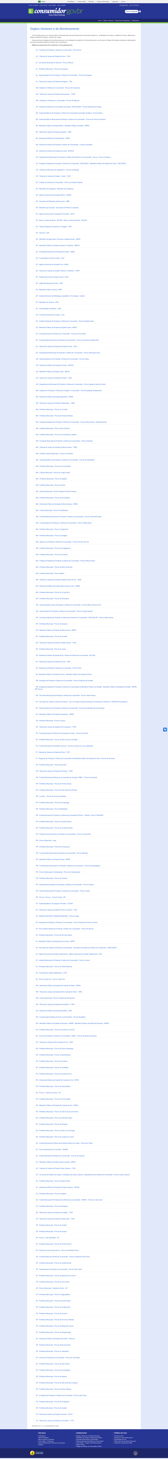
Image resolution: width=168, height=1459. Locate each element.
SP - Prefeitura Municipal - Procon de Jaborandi (52, 1351)
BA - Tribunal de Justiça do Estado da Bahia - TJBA (53, 132)
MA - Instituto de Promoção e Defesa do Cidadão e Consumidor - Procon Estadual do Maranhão (69, 390)
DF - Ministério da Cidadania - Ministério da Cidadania (54, 189)
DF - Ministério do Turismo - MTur (47, 302)
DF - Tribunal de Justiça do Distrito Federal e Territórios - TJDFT (58, 271)
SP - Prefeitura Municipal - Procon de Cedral (51, 1225)
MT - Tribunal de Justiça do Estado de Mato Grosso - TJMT (56, 643)
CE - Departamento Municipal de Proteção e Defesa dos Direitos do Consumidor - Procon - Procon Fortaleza (73, 157)
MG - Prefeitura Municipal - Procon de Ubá (50, 485)
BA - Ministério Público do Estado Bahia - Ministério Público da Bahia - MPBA (62, 126)
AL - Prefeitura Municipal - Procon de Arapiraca (52, 69)
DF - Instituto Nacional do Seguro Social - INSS (52, 277)
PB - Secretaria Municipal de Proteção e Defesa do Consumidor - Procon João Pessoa (65, 695)
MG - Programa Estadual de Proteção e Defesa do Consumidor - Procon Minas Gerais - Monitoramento (71, 422)
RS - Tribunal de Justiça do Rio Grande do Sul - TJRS (54, 1042)
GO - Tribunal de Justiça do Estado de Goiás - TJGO (54, 378)
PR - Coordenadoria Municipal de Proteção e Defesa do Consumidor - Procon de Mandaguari (68, 866)
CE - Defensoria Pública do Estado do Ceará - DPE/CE (55, 151)
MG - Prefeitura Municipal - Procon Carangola (51, 535)
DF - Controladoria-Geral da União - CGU (50, 258)
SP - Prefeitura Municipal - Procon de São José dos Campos (56, 1383)
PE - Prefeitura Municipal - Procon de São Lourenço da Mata (56, 739)
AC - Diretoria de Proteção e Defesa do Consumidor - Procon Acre (58, 50)
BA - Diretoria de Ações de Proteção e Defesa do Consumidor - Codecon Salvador (64, 144)
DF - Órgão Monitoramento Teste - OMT (49, 283)
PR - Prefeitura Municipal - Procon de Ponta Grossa (53, 784)
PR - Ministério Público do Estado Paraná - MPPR (53, 859)
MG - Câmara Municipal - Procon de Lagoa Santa (53, 472)
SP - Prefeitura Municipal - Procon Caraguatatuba (53, 1294)
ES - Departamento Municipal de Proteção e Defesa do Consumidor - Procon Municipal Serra (68, 353)
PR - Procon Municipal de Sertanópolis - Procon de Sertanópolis (58, 872)
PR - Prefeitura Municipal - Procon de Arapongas (52, 802)
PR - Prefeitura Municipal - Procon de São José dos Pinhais (56, 790)
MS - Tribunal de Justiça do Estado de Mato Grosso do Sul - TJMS (58, 580)
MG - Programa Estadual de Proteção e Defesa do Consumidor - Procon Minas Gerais (65, 561)
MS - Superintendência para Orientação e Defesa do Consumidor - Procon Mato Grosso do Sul (68, 605)
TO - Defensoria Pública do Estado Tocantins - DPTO (54, 1414)
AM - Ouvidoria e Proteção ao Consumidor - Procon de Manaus (57, 100)
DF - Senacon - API (42, 233)
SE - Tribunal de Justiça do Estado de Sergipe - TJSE (54, 1212)
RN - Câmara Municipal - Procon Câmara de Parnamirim (55, 998)
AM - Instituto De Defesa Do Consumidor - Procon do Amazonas (58, 88)
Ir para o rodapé (61, 5)
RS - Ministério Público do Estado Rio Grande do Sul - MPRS (57, 1105)
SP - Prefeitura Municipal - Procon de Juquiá (51, 1231)
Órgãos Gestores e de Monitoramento (88, 1436)
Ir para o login (52, 5)
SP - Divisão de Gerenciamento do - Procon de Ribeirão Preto (57, 1250)
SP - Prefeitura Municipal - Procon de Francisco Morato (55, 1320)
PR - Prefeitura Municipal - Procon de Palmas (51, 878)
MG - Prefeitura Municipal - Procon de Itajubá (51, 479)
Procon (42, 1426)
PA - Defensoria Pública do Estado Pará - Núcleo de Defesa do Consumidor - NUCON (65, 655)
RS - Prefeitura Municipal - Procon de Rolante (51, 1124)
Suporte (40, 1444)
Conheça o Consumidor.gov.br (123, 1437)
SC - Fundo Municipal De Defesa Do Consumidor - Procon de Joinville (60, 1156)
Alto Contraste (134, 5)
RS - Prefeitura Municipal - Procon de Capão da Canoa (55, 1137)
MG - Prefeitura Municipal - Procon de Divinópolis (53, 498)
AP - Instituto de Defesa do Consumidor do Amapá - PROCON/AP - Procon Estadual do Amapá (68, 107)
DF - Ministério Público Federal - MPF (49, 289)
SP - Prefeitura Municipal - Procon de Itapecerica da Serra (56, 1275)
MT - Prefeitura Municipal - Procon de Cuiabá (51, 636)
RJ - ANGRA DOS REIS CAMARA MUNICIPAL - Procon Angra (57, 916)
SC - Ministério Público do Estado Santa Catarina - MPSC (56, 1162)
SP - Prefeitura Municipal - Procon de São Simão (53, 1364)
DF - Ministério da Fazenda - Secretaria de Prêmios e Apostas (57, 207)
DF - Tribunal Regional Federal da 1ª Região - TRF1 (54, 226)
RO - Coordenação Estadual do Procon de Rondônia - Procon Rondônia (61, 1017)
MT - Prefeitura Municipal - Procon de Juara (51, 649)
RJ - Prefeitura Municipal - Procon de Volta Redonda (54, 966)
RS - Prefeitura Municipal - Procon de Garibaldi (52, 1067)
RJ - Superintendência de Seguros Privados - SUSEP (54, 903)
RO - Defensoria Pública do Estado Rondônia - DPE (54, 1011)
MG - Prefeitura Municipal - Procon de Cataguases (53, 548)
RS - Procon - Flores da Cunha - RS (48, 1093)
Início (99, 20)
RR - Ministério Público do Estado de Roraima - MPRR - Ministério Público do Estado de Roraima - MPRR (72, 1023)
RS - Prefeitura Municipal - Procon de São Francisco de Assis (57, 1112)
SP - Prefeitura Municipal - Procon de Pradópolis (52, 1401)
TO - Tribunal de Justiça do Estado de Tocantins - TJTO (55, 1420)
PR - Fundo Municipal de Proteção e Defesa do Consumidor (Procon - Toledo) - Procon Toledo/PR (69, 815)
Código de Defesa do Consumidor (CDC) (89, 1446)
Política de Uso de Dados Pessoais (125, 1441)
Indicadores (135, 20)
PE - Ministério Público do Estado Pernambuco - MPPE (55, 714)
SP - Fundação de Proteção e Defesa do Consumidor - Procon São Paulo (61, 1395)
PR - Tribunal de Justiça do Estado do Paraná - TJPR (54, 771)
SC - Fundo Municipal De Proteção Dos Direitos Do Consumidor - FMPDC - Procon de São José (69, 1200)
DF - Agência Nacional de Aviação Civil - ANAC (52, 264)
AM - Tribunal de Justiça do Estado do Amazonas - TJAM (55, 94)
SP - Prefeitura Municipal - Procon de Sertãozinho (53, 1307)
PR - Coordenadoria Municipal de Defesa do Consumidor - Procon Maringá (62, 853)
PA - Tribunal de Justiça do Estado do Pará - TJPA (53, 662)
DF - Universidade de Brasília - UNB (48, 308)
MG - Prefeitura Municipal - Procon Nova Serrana (53, 428)
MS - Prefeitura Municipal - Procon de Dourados (52, 598)
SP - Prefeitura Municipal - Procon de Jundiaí (51, 1408)
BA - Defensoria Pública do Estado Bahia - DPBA (53, 138)
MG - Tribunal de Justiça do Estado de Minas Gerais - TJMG (56, 447)
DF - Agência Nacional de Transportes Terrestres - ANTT (55, 214)
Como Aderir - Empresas (46, 1441)
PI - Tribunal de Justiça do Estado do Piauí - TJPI (53, 752)
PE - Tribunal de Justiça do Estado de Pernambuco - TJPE (56, 727)
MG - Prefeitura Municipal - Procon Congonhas (52, 529)
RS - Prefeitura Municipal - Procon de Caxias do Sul (54, 1074)
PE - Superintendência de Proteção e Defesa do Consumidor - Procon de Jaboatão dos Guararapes (70, 708)
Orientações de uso (120, 1439)
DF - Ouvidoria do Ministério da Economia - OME (53, 201)
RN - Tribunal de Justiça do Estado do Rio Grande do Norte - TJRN (59, 992)
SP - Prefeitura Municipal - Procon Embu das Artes (53, 1345)
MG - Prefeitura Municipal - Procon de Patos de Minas (54, 416)
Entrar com (131, 11)
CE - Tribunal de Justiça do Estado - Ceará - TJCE (53, 176)
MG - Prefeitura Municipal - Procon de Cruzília (51, 409)
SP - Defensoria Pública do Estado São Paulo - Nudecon (55, 1338)
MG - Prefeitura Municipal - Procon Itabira (50, 573)
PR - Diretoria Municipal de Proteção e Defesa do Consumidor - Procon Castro (63, 891)
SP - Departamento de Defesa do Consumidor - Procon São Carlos (59, 1269)
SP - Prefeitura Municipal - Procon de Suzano (51, 1313)
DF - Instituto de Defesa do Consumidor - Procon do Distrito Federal (59, 182)
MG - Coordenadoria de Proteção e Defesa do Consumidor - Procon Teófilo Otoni (64, 523)
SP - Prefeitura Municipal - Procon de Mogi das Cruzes (55, 1326)
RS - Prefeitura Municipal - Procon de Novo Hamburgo (54, 1048)
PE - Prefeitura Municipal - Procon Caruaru (50, 720)
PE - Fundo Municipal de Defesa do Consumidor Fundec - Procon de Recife (62, 733)
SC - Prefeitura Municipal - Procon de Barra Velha (53, 1181)
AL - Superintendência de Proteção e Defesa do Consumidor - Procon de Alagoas (64, 75)
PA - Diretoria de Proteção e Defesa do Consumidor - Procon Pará (58, 668)
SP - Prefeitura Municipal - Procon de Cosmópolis (53, 1370)
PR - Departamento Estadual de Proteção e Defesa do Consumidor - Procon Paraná (65, 884)
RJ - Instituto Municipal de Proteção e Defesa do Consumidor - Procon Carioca (63, 960)
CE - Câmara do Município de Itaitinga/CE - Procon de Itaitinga (57, 170)
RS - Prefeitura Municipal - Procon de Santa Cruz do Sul (55, 1030)
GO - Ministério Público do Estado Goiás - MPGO (53, 371)
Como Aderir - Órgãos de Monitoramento (89, 1443)
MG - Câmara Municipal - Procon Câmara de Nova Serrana (56, 491)
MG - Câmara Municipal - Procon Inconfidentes (52, 510)
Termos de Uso (119, 1436)
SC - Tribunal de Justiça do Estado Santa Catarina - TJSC (56, 1168)
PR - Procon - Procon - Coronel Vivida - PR (51, 897)
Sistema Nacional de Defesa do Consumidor (90, 1441)
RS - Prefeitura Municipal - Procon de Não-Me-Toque (54, 1118)
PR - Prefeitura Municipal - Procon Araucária (51, 765)
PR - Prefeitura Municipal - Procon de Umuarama (53, 847)
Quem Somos (80, 1444)
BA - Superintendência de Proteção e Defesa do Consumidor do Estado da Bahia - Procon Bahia (69, 113)
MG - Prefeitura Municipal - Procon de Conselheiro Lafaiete (56, 434)
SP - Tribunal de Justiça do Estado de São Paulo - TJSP (55, 1219)
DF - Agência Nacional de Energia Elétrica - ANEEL (54, 195)
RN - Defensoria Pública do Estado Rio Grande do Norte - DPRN (58, 985)
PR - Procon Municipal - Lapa (46, 840)
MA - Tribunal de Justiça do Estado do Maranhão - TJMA (55, 403)
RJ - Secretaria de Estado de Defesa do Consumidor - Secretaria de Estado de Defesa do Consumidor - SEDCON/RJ (76, 948)
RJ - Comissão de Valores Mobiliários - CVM (51, 973)
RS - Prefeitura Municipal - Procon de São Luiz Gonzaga (55, 1130)
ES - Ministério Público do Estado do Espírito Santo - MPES (56, 327)
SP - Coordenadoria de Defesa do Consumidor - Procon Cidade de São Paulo (63, 1257)
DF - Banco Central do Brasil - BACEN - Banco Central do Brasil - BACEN (61, 220)
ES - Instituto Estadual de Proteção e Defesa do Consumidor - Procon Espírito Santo (65, 321)
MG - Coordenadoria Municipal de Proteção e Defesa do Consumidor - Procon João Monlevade (69, 516)
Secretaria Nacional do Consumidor (87, 1439)
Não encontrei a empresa (46, 1439)
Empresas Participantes (122, 20)
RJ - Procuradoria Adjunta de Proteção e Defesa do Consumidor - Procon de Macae (64, 929)
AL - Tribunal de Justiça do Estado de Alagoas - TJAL (54, 81)
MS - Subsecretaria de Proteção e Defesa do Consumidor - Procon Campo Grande (64, 611)
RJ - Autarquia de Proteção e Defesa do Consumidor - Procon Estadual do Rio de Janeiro (66, 922)
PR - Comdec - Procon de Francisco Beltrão (51, 796)
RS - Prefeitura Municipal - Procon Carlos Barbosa (53, 1055)
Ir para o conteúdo (33, 5)
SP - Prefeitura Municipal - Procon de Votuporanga (53, 1332)
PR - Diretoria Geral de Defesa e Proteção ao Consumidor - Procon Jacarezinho (63, 834)
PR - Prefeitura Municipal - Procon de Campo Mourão (54, 828)
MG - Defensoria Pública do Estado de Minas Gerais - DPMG (57, 504)
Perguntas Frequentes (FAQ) (123, 1443)
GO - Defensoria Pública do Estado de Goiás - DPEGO (55, 365)
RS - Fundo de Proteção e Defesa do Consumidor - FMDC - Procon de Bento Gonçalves (66, 1036)
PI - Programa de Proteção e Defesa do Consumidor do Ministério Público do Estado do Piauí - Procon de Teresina (75, 758)
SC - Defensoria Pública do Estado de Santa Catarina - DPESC (58, 1187)
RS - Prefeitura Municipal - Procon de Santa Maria (53, 1086)
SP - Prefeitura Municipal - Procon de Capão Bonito (53, 1263)
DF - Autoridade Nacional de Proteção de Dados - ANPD (55, 252)
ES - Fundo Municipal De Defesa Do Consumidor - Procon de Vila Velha (61, 334)
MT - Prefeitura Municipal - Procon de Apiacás (51, 624)
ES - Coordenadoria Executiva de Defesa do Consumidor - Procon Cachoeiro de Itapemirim (67, 340)
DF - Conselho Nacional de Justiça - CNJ (50, 315)
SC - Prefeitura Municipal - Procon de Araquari (52, 1206)
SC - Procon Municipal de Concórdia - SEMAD (52, 1149)
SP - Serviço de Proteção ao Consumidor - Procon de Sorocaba (58, 1357)
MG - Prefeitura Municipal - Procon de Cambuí (52, 554)
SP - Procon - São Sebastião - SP (47, 1238)
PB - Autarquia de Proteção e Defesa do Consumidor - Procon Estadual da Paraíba (64, 680)
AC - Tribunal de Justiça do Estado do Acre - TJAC (53, 56)
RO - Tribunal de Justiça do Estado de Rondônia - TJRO (55, 1004)
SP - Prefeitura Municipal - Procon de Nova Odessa (53, 1389)
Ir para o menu (43, 5)
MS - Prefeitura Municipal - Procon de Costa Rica (53, 592)
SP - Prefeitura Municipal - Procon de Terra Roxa (52, 1282)
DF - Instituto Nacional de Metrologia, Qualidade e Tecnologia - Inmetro (60, 296)
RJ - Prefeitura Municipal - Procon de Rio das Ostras (54, 935)
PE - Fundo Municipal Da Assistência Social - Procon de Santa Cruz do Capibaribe (64, 746)
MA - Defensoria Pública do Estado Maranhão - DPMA (54, 397)
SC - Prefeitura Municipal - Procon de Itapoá (51, 1193)
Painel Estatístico (43, 1437)
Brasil (41, 1)
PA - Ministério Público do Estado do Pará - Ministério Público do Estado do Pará (63, 674)
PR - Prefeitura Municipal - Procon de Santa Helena (53, 821)
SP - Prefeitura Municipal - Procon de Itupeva (51, 1376)
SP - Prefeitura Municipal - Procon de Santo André (53, 1301)
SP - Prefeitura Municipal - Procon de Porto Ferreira (53, 1244)
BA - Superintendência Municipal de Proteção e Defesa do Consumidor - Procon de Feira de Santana (71, 119)
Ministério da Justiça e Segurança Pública (89, 1437)
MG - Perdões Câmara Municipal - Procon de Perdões (54, 453)
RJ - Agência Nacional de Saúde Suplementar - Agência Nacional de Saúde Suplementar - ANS (69, 954)
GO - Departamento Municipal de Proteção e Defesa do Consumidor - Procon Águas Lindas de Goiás (70, 384)
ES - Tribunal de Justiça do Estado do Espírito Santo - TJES (56, 346)
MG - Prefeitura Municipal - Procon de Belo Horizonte (54, 567)
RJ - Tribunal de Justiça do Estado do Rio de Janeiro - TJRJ (56, 910)
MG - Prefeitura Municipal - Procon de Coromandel (53, 466)
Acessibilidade (123, 5)
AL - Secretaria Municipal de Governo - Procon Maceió (54, 63)
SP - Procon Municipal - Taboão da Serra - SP (51, 1288)
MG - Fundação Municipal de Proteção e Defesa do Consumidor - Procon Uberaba (64, 441)
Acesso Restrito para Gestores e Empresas (51, 1443)
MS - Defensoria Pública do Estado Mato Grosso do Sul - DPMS (58, 586)
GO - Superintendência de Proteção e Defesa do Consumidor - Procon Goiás (62, 359)
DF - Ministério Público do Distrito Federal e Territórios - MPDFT (58, 245)
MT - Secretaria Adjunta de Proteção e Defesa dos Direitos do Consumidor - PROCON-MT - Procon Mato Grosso (74, 617)
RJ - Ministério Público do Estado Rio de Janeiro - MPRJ (55, 941)
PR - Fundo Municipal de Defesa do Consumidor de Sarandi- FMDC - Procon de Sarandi (66, 777)
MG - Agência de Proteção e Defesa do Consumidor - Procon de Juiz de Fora (62, 542)
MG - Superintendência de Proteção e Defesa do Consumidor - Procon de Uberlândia (65, 460)
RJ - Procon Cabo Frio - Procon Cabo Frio (50, 979)
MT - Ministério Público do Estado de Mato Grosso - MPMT (56, 630)
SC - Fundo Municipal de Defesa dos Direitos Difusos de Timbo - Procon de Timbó (64, 1143)
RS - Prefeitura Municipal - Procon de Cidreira (51, 1061)
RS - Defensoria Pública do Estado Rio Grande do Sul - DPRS (57, 1080)
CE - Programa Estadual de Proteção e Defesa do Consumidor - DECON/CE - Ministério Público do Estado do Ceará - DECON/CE (81, 163)
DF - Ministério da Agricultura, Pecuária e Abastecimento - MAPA (58, 239)
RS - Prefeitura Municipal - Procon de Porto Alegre (53, 1099)
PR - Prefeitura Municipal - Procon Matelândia (51, 809)
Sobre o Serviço (108, 20)
